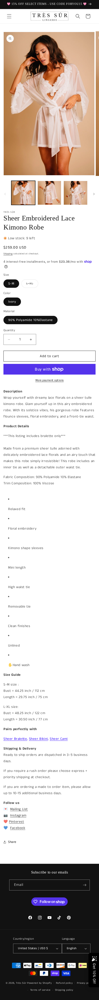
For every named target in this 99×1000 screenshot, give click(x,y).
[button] (9, 16)
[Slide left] (5, 194)
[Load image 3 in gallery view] (75, 193)
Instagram (18, 815)
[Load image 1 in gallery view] (23, 193)
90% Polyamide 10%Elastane (30, 320)
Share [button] (12, 842)
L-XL (32, 284)
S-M (11, 283)
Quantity (9, 330)
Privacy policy (85, 983)
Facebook (17, 827)
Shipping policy (64, 990)
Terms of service (40, 990)
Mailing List (19, 809)
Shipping (8, 253)
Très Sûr (21, 983)
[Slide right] (94, 194)
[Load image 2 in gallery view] (49, 193)
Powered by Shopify (39, 983)
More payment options (49, 380)
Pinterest (16, 821)
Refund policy (64, 983)
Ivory (12, 301)
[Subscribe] (84, 885)
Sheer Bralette (15, 738)
